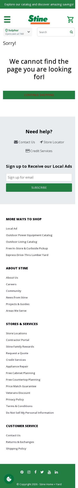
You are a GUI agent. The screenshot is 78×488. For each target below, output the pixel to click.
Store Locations (16, 333)
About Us (12, 277)
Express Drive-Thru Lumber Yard (27, 255)
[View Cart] (70, 19)
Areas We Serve (16, 310)
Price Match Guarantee (21, 386)
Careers (11, 284)
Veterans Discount (18, 393)
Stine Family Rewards (20, 346)
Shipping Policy (16, 448)
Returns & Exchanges (20, 442)
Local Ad (11, 228)
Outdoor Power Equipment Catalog (29, 235)
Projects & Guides (17, 304)
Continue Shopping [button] (39, 95)
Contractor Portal (17, 340)
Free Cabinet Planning (20, 373)
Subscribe (39, 187)
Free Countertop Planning (23, 379)
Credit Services (16, 360)
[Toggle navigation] (7, 20)
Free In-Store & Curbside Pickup (27, 248)
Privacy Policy (15, 399)
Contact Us (13, 435)
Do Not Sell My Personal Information (30, 412)
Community (13, 291)
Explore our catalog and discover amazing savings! (39, 4)
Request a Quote (17, 353)
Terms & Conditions (19, 406)
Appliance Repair (17, 366)
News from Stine (17, 297)
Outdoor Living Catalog (21, 241)
